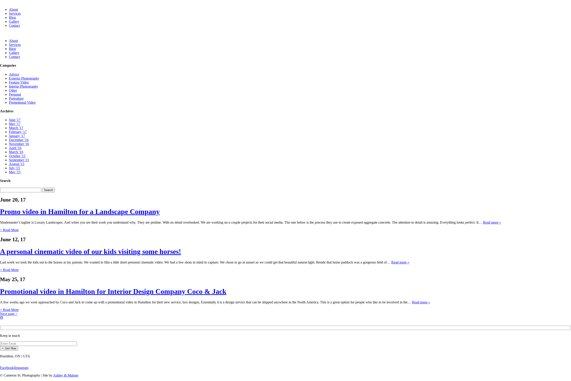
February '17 (18, 132)
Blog (12, 17)
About (13, 9)
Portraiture (16, 98)
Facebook (7, 368)
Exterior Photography (24, 78)
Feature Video (19, 82)
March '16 (16, 152)
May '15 (15, 172)
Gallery (14, 21)
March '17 (16, 128)
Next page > (8, 314)
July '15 (14, 168)
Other (13, 90)
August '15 (16, 164)
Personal (15, 94)
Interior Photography (23, 86)
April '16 (15, 148)
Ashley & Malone (65, 375)
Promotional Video (22, 102)
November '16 (19, 144)
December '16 (19, 140)
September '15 (19, 160)
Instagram (21, 368)
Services (15, 13)
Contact (14, 25)
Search (48, 190)
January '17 (17, 136)
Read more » (492, 222)
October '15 (17, 156)
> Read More (9, 230)
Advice (14, 74)
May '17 (15, 124)
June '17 (15, 120)
